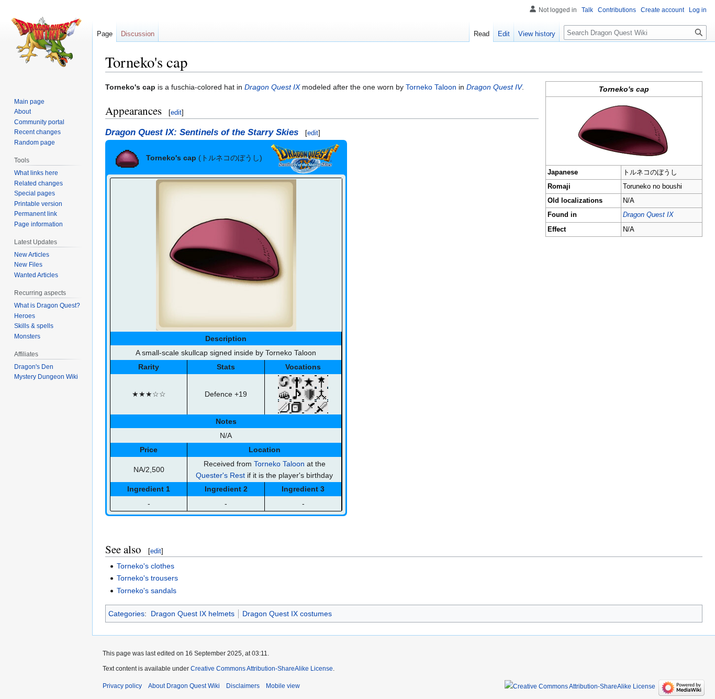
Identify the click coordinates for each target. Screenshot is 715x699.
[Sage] (297, 406)
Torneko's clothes (145, 566)
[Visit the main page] (46, 42)
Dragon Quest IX (648, 215)
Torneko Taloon (431, 87)
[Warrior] (322, 406)
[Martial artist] (284, 393)
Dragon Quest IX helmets (192, 613)
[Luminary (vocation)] (309, 381)
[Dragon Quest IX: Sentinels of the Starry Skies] (305, 157)
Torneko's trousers (147, 578)
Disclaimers (243, 686)
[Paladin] (309, 393)
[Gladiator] (297, 381)
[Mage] (322, 381)
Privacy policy (122, 686)
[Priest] (322, 393)
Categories (126, 613)
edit (176, 112)
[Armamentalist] (284, 381)
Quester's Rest (220, 475)
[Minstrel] (297, 393)
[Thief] (309, 406)
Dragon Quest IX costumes (287, 613)
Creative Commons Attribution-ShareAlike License (262, 668)
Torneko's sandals (146, 590)
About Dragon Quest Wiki (184, 686)
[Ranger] (284, 406)
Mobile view (283, 686)
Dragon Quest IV (494, 87)
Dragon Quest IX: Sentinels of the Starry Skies (201, 132)
